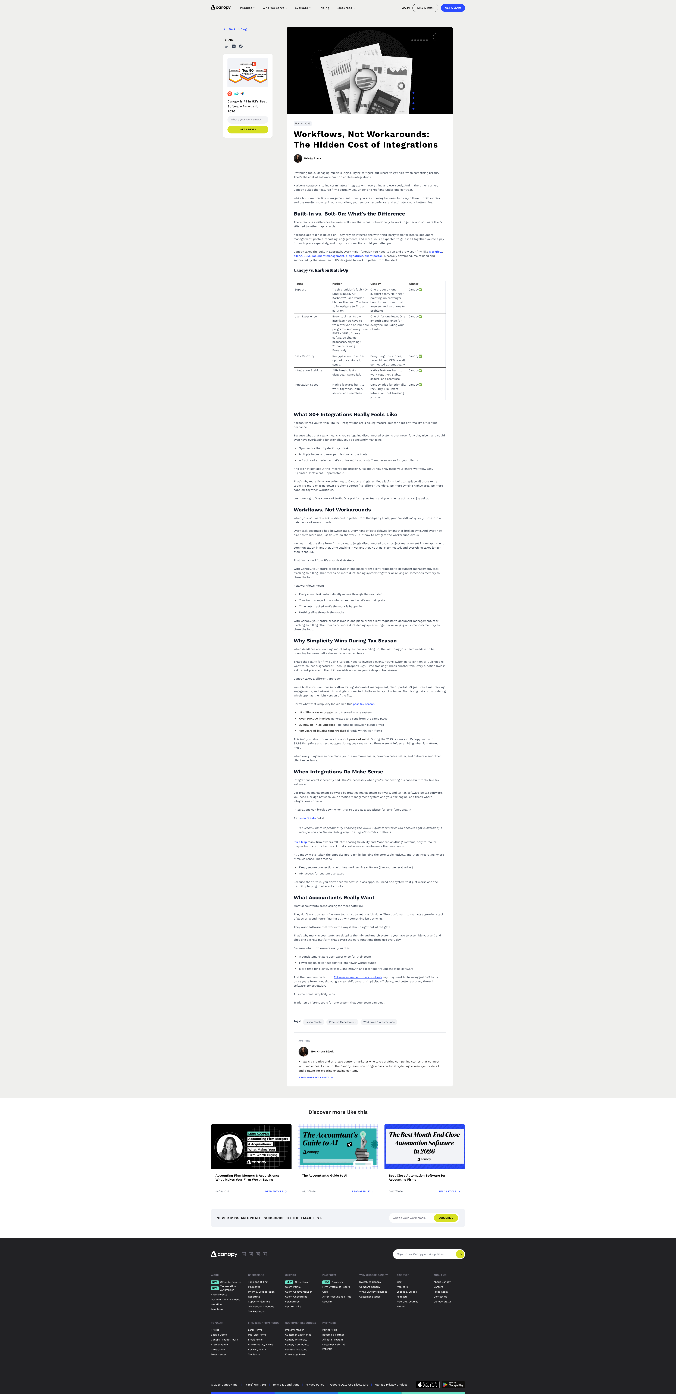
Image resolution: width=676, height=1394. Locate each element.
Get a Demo (453, 7)
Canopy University (296, 1339)
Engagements (219, 1294)
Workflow (216, 1304)
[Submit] (460, 1254)
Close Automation (227, 1282)
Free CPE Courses (407, 1301)
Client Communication (298, 1291)
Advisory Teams (257, 1349)
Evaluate (301, 8)
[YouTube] (265, 1254)
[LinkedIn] (244, 1254)
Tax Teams (254, 1354)
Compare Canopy (369, 1286)
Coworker (333, 1282)
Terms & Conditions (286, 1384)
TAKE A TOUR (425, 7)
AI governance (219, 1344)
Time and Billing (257, 1281)
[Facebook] (251, 1254)
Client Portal (293, 1286)
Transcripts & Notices (261, 1306)
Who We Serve (273, 8)
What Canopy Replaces (373, 1291)
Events (400, 1306)
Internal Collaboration (261, 1291)
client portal (373, 256)
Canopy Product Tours (224, 1339)
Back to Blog (238, 29)
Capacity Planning (259, 1301)
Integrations (218, 1349)
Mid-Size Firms (257, 1334)
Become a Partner (333, 1334)
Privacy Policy (314, 1384)
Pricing (324, 8)
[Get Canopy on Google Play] (453, 1384)
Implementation (294, 1329)
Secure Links (293, 1306)
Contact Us (440, 1296)
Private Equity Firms (260, 1344)
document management (327, 256)
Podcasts (401, 1296)
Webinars (402, 1286)
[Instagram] (258, 1254)
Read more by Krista (314, 1077)
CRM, (307, 256)
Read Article (274, 1191)
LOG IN (406, 7)
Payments (254, 1286)
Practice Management (342, 1022)
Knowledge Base (295, 1354)
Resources (344, 8)
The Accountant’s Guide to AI (324, 1175)
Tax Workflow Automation (224, 1288)
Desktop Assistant (296, 1349)
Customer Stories (369, 1296)
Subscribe (446, 1217)
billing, (298, 256)
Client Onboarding (296, 1296)
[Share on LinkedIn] (234, 46)
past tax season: (364, 704)
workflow (435, 251)
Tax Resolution (256, 1311)
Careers (438, 1286)
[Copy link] (227, 46)
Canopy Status (442, 1301)
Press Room (441, 1291)
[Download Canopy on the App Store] (428, 1384)
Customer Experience (298, 1334)
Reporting (254, 1296)
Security (327, 1301)
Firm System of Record (336, 1286)
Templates (217, 1309)
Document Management (225, 1299)
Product (246, 8)
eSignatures (292, 1301)
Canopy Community (297, 1344)
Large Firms (255, 1329)
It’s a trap (300, 842)
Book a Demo (219, 1334)
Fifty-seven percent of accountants (358, 977)
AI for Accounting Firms (336, 1296)
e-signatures (354, 256)
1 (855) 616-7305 (255, 1384)
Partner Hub (329, 1329)
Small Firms (255, 1339)
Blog (398, 1281)
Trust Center (218, 1354)
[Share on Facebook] (241, 46)
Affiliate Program (332, 1339)
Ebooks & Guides (406, 1291)
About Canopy (442, 1281)
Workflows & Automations (379, 1022)
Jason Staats (307, 818)
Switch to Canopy (370, 1281)
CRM (325, 1291)
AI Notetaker (298, 1282)
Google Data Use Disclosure (349, 1384)
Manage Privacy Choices (391, 1384)
